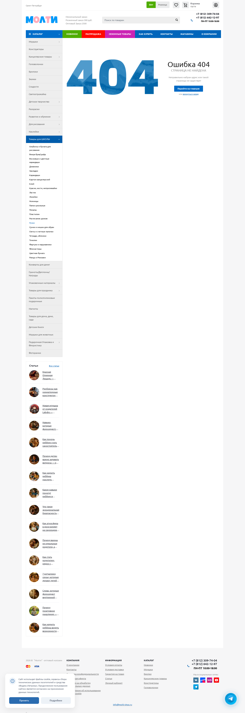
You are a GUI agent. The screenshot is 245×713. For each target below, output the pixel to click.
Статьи (108, 678)
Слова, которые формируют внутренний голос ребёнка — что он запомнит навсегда (50, 594)
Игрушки (33, 41)
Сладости (34, 86)
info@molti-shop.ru (122, 705)
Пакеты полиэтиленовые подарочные (42, 299)
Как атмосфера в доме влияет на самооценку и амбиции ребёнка (50, 527)
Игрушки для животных (41, 334)
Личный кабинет (113, 683)
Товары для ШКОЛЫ (39, 139)
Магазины (186, 34)
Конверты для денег (39, 264)
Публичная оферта (76, 678)
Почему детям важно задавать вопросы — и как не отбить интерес (50, 459)
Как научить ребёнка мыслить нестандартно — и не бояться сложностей (50, 476)
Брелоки (33, 71)
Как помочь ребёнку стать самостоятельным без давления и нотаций (50, 443)
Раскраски (34, 109)
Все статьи (54, 366)
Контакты (166, 34)
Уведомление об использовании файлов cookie (83, 692)
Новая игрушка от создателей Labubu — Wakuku (50, 409)
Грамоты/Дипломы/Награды (39, 274)
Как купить (146, 34)
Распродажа (93, 34)
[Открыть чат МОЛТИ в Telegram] (231, 699)
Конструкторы (36, 49)
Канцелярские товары (40, 56)
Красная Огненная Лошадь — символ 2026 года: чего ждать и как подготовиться (50, 375)
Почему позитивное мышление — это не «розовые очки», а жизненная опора (49, 611)
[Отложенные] (176, 5)
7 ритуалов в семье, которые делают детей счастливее (50, 577)
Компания (72, 660)
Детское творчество (39, 101)
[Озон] (202, 680)
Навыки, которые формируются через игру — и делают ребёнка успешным (50, 426)
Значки (32, 79)
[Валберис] (209, 680)
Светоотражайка (37, 94)
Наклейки (34, 131)
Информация (113, 660)
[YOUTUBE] (216, 680)
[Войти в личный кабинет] (215, 5)
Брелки (148, 674)
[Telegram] (195, 687)
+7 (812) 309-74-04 (207, 14)
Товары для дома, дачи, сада (41, 318)
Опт (151, 4)
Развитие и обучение (39, 116)
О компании (209, 34)
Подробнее (56, 700)
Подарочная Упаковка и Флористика (41, 344)
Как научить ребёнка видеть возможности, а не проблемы (50, 628)
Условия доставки (114, 669)
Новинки (72, 34)
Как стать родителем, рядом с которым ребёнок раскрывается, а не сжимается (50, 560)
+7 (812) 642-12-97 (207, 17)
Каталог (38, 34)
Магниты (33, 309)
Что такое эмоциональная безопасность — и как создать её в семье (50, 510)
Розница (162, 4)
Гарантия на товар (114, 674)
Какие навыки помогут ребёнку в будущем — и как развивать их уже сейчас (49, 493)
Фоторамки (35, 353)
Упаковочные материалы (42, 283)
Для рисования (36, 124)
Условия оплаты (113, 665)
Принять (24, 700)
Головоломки (36, 64)
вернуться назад (190, 94)
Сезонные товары (120, 34)
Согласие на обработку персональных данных (78, 684)
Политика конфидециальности (82, 674)
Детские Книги (36, 327)
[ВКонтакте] (195, 680)
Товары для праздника (40, 290)
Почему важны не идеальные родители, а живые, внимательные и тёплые (50, 544)
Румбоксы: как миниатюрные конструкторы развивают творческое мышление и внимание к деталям (50, 392)
